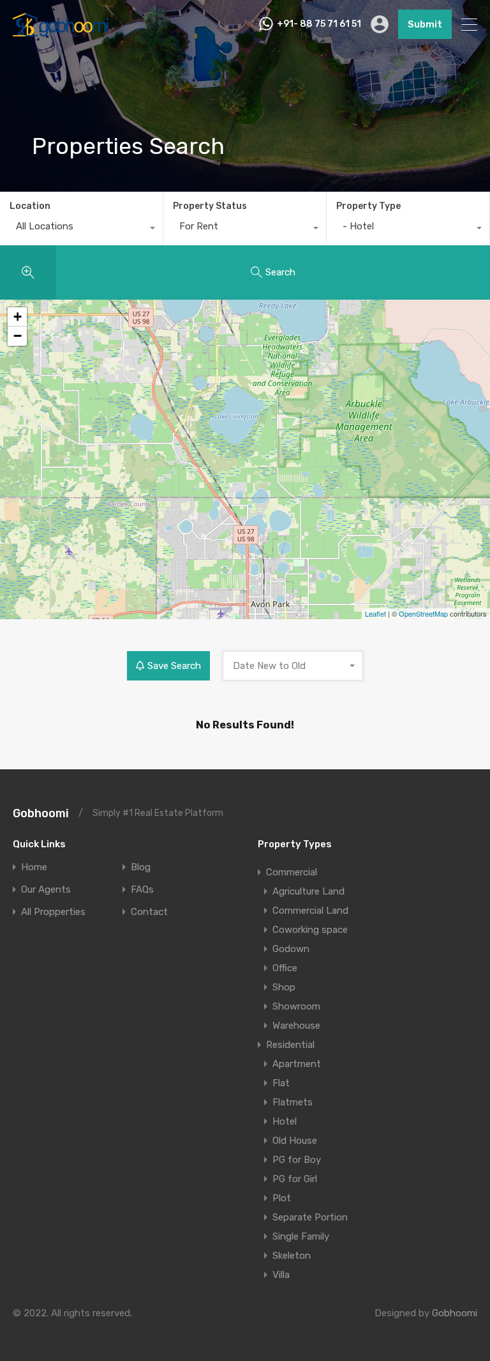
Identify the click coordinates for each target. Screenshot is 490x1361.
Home (34, 867)
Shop (283, 987)
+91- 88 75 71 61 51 (319, 24)
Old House (294, 1140)
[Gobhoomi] (60, 30)
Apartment (296, 1064)
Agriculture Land (308, 891)
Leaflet (375, 613)
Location (30, 206)
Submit (425, 24)
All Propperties (53, 912)
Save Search (174, 666)
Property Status (210, 206)
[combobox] (81, 229)
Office (284, 968)
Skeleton (291, 1255)
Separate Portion (310, 1217)
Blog (141, 867)
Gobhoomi (41, 813)
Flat (281, 1083)
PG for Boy (296, 1159)
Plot (281, 1198)
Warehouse (296, 1025)
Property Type (368, 206)
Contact (149, 912)
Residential (290, 1044)
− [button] (17, 336)
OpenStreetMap (423, 613)
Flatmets (292, 1102)
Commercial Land (310, 910)
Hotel (284, 1121)
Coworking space (310, 929)
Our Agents (46, 890)
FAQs (142, 890)
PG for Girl (294, 1179)
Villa (281, 1274)
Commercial (291, 872)
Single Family (300, 1236)
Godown (290, 949)
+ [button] (17, 317)
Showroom (296, 1006)
